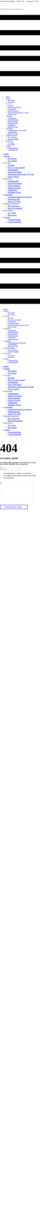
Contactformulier (13, 150)
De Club (10, 105)
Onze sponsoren (13, 121)
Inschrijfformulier (13, 120)
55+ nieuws (12, 161)
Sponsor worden (13, 123)
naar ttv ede (13, 507)
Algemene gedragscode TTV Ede (18, 112)
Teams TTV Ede (14, 201)
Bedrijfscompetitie (15, 208)
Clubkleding (11, 125)
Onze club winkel (13, 111)
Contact (8, 146)
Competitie (9, 128)
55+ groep (11, 143)
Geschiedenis (12, 109)
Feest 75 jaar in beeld (14, 107)
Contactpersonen (13, 148)
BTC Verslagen (12, 137)
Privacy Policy (13, 176)
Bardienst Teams (14, 192)
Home (6, 154)
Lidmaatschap (12, 118)
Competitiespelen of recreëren (17, 130)
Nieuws (8, 98)
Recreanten (11, 100)
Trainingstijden (12, 132)
